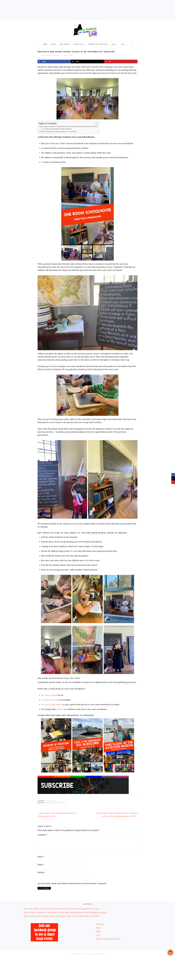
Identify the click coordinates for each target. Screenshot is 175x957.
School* (60, 709)
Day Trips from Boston (50, 800)
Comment (42, 835)
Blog (98, 928)
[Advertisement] (87, 12)
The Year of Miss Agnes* (51, 705)
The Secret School (48, 695)
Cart (98, 935)
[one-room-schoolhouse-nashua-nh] (87, 214)
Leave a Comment (68, 55)
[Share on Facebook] (173, 475)
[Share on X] (173, 478)
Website (41, 872)
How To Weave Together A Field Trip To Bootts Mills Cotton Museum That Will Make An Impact (65, 912)
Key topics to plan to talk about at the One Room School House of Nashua (69, 126)
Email (41, 865)
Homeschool (54, 802)
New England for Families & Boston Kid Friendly (87, 30)
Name (41, 857)
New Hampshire (62, 802)
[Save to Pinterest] (173, 482)
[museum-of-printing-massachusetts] (56, 746)
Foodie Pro (85, 953)
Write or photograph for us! (108, 939)
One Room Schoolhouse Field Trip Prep (57, 129)
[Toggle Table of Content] (96, 123)
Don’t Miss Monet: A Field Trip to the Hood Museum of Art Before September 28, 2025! (61, 909)
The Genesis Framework (97, 953)
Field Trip (47, 802)
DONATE (100, 924)
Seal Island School (49, 700)
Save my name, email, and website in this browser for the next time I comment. (72, 883)
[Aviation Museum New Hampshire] (119, 746)
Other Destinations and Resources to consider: (58, 131)
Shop (98, 931)
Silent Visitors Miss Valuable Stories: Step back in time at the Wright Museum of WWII (61, 916)
